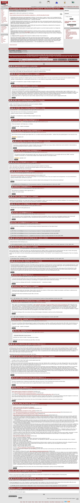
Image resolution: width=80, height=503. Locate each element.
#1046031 (39, 87)
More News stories (69, 38)
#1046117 (42, 188)
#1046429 (41, 320)
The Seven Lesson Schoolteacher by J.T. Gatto (26, 300)
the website (68, 35)
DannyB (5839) (15, 75)
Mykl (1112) (14, 262)
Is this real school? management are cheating (24, 470)
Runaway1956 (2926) (17, 121)
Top (69, 56)
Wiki (2, 38)
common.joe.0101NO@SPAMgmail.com (27, 379)
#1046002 (38, 198)
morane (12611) (13, 489)
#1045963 (38, 101)
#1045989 (39, 75)
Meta (2, 30)
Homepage (43, 276)
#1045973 (38, 163)
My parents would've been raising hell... (25, 478)
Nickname (67, 10)
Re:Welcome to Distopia (22, 171)
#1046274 (55, 379)
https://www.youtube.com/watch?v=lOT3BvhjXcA (22, 391)
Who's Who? (3, 39)
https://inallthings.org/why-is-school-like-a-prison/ (25, 392)
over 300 (67, 36)
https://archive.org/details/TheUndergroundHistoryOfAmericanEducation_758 (36, 394)
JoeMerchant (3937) (17, 132)
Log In (2, 22)
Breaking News (4, 27)
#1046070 (41, 132)
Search (2, 15)
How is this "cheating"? (20, 246)
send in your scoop (58, 6)
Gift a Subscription (72, 24)
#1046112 (36, 262)
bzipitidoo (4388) (16, 214)
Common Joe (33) (16, 379)
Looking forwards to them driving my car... (26, 238)
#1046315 (40, 405)
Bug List (2, 40)
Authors (2, 14)
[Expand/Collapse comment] (9, 66)
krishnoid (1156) (15, 224)
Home (21, 501)
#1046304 (39, 389)
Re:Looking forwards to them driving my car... (23, 244)
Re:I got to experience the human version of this (29, 356)
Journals (29, 501)
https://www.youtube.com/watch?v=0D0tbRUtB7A (24, 408)
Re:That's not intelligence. (23, 203)
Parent (12, 83)
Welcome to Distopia (20, 162)
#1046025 (42, 121)
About (2, 9)
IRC (1, 37)
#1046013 (38, 224)
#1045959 (38, 67)
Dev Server (3, 41)
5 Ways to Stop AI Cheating (15, 51)
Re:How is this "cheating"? (18, 258)
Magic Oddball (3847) (14, 480)
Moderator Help (12, 496)
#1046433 (35, 489)
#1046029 (36, 239)
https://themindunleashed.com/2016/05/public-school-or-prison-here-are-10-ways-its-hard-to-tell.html (38, 412)
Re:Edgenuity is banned (22, 74)
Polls (2, 16)
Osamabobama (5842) (18, 332)
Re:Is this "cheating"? (23, 319)
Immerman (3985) (17, 142)
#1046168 (38, 276)
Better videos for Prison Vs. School (24, 403)
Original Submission (69, 37)
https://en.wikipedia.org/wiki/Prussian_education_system (25, 413)
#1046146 (42, 152)
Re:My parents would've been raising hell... (22, 485)
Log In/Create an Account (60, 56)
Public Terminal (69, 16)
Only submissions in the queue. (71, 6)
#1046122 (39, 472)
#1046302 (39, 302)
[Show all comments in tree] (13, 66)
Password (67, 13)
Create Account (4, 21)
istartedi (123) (13, 345)
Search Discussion (43, 57)
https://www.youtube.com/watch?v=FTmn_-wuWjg (24, 410)
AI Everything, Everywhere (15, 50)
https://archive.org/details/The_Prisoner (22, 435)
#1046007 (39, 205)
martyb (14, 10)
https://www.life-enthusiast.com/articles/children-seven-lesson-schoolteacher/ (50, 304)
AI (11, 488)
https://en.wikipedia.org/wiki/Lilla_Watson (26, 447)
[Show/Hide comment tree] (11, 66)
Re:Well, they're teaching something (26, 108)
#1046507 (42, 332)
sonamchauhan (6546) (17, 188)
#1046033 (40, 248)
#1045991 (39, 109)
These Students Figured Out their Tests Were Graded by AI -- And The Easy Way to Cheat (34, 8)
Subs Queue (3, 19)
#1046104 (40, 214)
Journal (42, 75)
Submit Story (3, 18)
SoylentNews (4, 3)
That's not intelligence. (20, 196)
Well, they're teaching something (23, 100)
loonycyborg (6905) (14, 198)
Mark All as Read (62, 59)
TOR (2, 42)
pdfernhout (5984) (16, 302)
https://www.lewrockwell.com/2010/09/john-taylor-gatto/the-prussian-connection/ (31, 415)
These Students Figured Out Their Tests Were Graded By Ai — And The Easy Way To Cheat (71, 33)
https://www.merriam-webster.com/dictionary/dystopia (23, 175)
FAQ (2, 10)
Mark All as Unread (72, 59)
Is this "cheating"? (20, 316)
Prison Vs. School (22, 387)
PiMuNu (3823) (13, 239)
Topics (33, 501)
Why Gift (71, 26)
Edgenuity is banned (20, 66)
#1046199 (37, 480)
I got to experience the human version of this (27, 344)
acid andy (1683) (16, 276)
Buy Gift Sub (3, 20)
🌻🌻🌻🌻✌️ (14, 136)
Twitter (2, 36)
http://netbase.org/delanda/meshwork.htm (39, 451)
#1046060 (36, 345)
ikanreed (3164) (16, 87)
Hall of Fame (3, 17)
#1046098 (41, 142)
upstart (67, 30)
